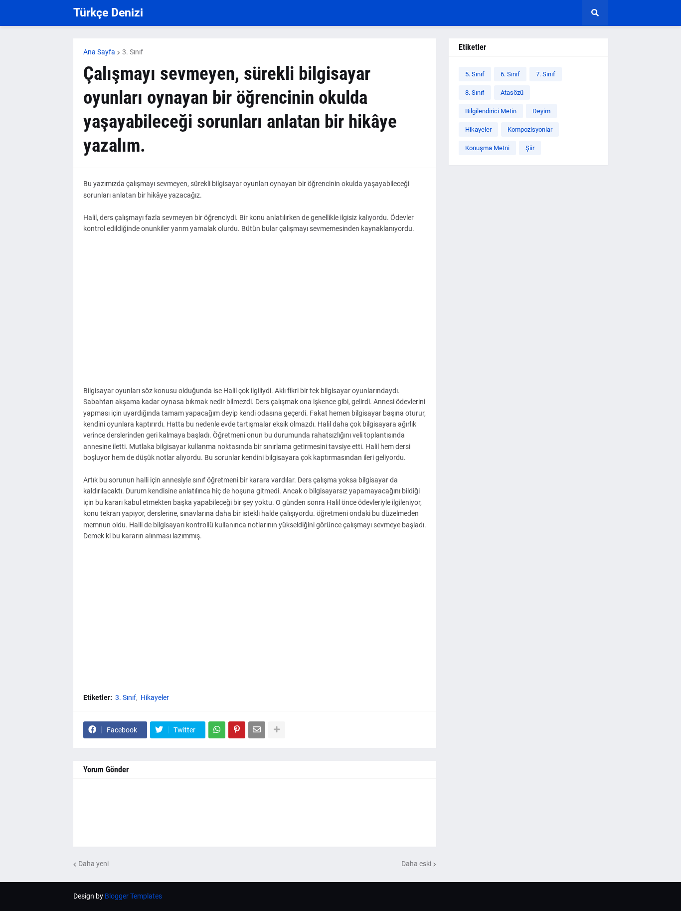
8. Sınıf (475, 92)
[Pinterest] (236, 729)
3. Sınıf (132, 51)
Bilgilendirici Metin (490, 111)
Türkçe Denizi (108, 12)
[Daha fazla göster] (276, 729)
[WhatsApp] (216, 729)
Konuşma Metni (487, 148)
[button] (595, 13)
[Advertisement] (254, 315)
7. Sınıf (545, 74)
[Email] (256, 729)
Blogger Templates (133, 896)
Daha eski (416, 864)
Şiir (529, 148)
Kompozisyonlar (530, 129)
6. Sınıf (510, 74)
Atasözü (512, 92)
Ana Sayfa (99, 51)
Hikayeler (155, 697)
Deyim (541, 111)
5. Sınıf (475, 74)
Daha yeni (93, 864)
